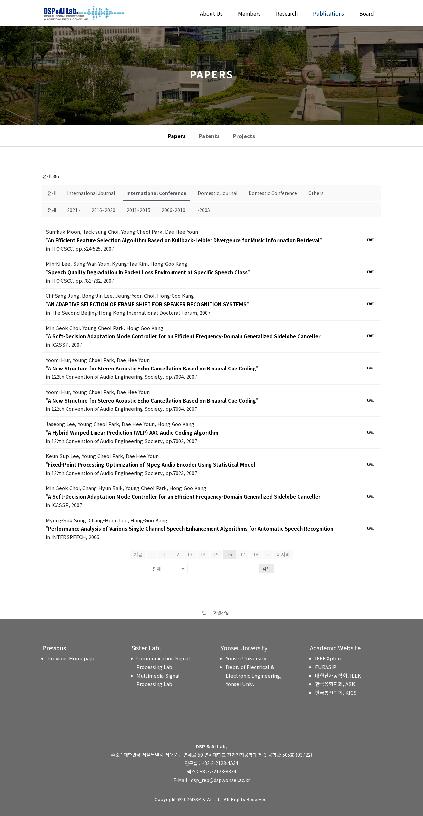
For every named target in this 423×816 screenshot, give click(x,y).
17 (242, 554)
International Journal (91, 193)
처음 (138, 554)
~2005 (203, 210)
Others (316, 193)
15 (216, 554)
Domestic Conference (273, 193)
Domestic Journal (217, 193)
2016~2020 (103, 210)
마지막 (283, 554)
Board (366, 14)
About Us (211, 14)
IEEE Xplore (329, 658)
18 (255, 554)
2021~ (73, 210)
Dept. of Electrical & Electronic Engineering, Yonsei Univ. (253, 675)
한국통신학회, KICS (336, 692)
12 (176, 554)
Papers (177, 136)
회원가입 (221, 613)
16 (229, 554)
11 (163, 554)
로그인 (200, 613)
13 (189, 554)
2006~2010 (173, 210)
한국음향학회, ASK (335, 683)
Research (287, 14)
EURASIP (325, 666)
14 (203, 554)
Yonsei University (246, 658)
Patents (209, 136)
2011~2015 (138, 210)
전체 (51, 193)
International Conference (156, 193)
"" (184, 240)
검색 (266, 568)
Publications (328, 14)
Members (249, 14)
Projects (244, 136)
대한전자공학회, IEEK (338, 675)
